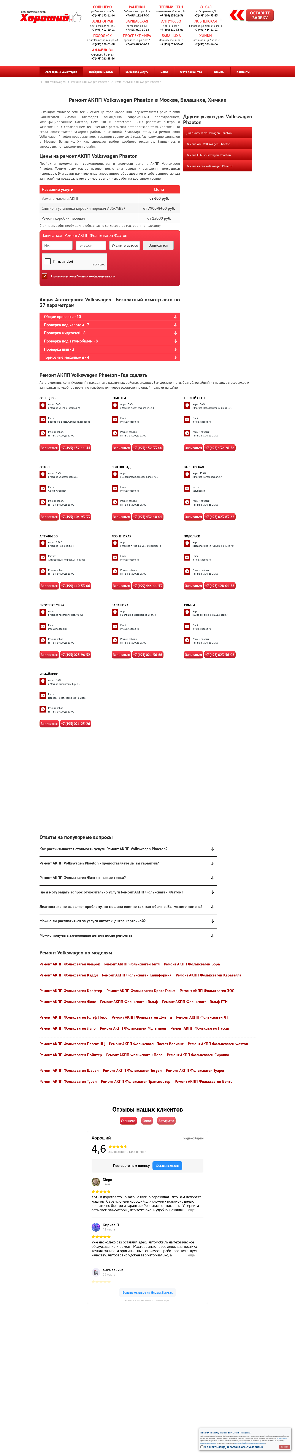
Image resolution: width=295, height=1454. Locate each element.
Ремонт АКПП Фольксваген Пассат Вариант (146, 1043)
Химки (205, 35)
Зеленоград (102, 21)
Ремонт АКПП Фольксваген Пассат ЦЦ (72, 1043)
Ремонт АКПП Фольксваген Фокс (68, 1001)
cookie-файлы (281, 1438)
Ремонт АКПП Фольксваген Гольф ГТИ (195, 1001)
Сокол (206, 7)
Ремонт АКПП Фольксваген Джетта (142, 1017)
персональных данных (208, 1443)
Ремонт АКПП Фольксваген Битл (132, 964)
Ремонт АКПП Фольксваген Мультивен (133, 1028)
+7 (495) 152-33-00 (137, 15)
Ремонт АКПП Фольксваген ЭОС (207, 990)
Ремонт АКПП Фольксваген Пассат (200, 1028)
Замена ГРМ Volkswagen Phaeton (208, 155)
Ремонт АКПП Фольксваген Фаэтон (218, 1043)
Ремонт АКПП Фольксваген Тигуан (132, 1070)
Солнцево (102, 7)
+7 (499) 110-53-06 (171, 30)
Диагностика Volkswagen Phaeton (209, 133)
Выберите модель (101, 72)
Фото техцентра (191, 72)
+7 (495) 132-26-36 (171, 15)
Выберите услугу (136, 72)
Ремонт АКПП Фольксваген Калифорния (136, 975)
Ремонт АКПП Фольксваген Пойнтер (71, 1054)
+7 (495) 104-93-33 (206, 15)
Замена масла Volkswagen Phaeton (209, 166)
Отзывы (219, 72)
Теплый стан (171, 7)
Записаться (49, 448)
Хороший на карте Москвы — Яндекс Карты (147, 1300)
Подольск (102, 35)
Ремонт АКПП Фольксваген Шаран (69, 1070)
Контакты (243, 72)
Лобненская (206, 21)
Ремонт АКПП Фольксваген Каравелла (208, 975)
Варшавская (136, 21)
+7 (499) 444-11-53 (206, 30)
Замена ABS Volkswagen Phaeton (208, 144)
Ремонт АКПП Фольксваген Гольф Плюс (73, 1017)
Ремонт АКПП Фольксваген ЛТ (202, 1017)
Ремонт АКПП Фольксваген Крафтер (71, 990)
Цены (164, 72)
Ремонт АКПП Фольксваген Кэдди (69, 975)
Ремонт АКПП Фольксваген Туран (68, 1081)
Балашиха (171, 35)
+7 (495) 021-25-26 (103, 58)
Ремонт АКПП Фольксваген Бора (192, 964)
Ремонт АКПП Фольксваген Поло (134, 1054)
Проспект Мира (137, 35)
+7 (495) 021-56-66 (171, 44)
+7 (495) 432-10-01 (103, 30)
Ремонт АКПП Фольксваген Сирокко (198, 1054)
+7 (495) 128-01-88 (103, 44)
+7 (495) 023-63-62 (137, 30)
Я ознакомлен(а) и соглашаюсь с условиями (233, 1447)
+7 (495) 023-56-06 (206, 44)
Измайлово (102, 50)
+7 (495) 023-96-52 (137, 44)
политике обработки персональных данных (249, 1443)
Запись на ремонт (248, 16)
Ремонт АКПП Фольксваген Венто (204, 1081)
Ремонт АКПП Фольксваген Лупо (68, 1028)
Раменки (137, 7)
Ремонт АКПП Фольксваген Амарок (70, 964)
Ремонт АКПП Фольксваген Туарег (195, 1070)
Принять (284, 1447)
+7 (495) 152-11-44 (103, 15)
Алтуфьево (171, 21)
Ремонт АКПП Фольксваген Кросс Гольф (140, 990)
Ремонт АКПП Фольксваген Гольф (129, 1001)
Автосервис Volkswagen (61, 72)
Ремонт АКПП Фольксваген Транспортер (135, 1081)
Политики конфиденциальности (95, 276)
